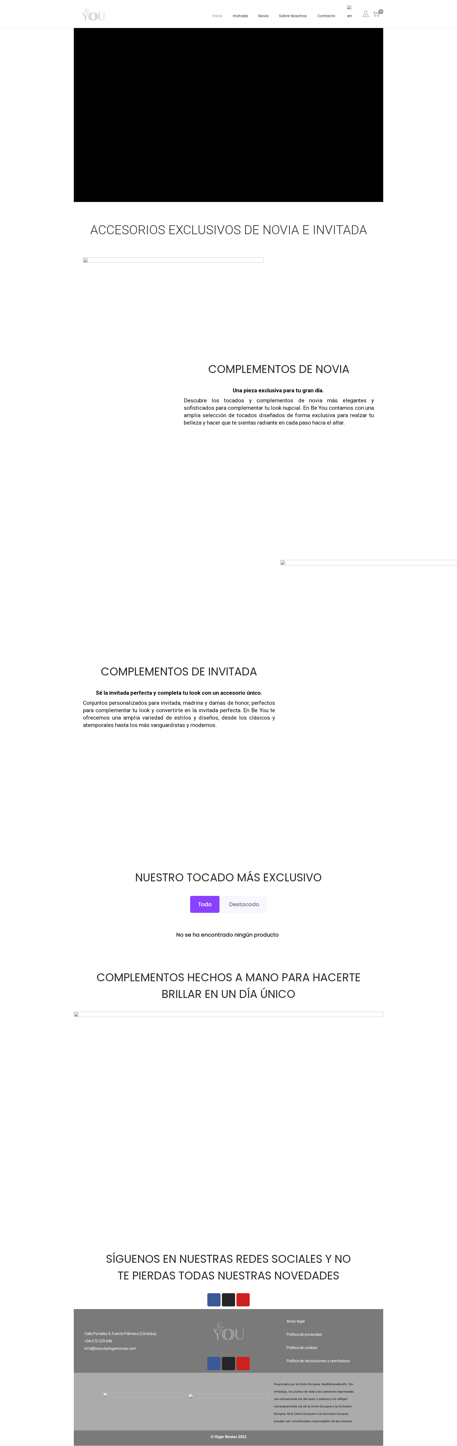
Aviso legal (296, 1321)
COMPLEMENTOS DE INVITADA (179, 671)
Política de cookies (302, 1348)
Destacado (244, 904)
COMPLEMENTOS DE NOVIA (278, 369)
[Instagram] (228, 1299)
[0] (376, 14)
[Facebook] (214, 1299)
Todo (205, 904)
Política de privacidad (304, 1334)
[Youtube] (243, 1299)
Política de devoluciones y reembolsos (318, 1361)
